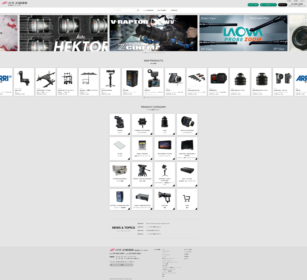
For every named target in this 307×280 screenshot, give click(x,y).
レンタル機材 (157, 249)
